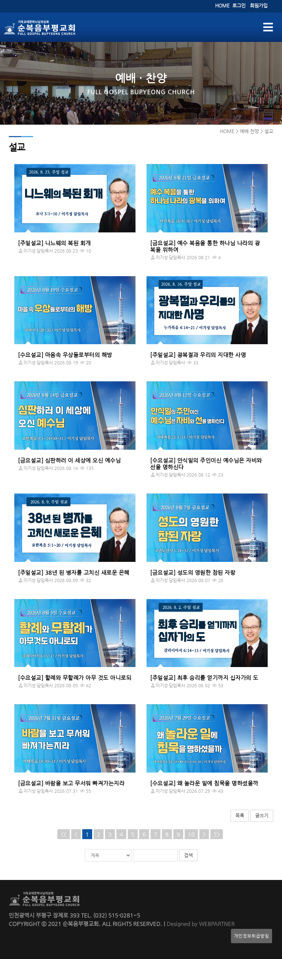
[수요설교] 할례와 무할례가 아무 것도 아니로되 (74, 677)
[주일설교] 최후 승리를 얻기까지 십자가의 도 (204, 677)
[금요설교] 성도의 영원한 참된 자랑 (192, 572)
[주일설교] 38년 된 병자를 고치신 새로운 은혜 (74, 572)
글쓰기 (261, 815)
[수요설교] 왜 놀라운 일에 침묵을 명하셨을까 (204, 783)
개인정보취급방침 (251, 935)
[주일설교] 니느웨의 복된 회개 (54, 243)
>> (217, 834)
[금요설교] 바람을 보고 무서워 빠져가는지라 (71, 783)
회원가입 (259, 5)
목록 (239, 815)
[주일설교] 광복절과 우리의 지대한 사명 (198, 355)
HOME (222, 5)
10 (191, 834)
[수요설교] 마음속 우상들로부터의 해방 (65, 355)
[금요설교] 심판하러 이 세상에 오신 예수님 (69, 460)
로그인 (239, 5)
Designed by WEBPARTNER (200, 923)
